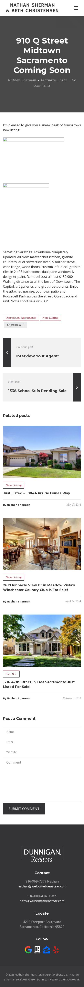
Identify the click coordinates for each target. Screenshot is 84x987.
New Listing (50, 318)
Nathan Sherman (22, 80)
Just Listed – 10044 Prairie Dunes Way (36, 493)
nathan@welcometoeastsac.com (42, 886)
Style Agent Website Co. (53, 974)
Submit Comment (24, 808)
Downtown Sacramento (21, 318)
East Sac (11, 674)
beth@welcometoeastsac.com (42, 901)
